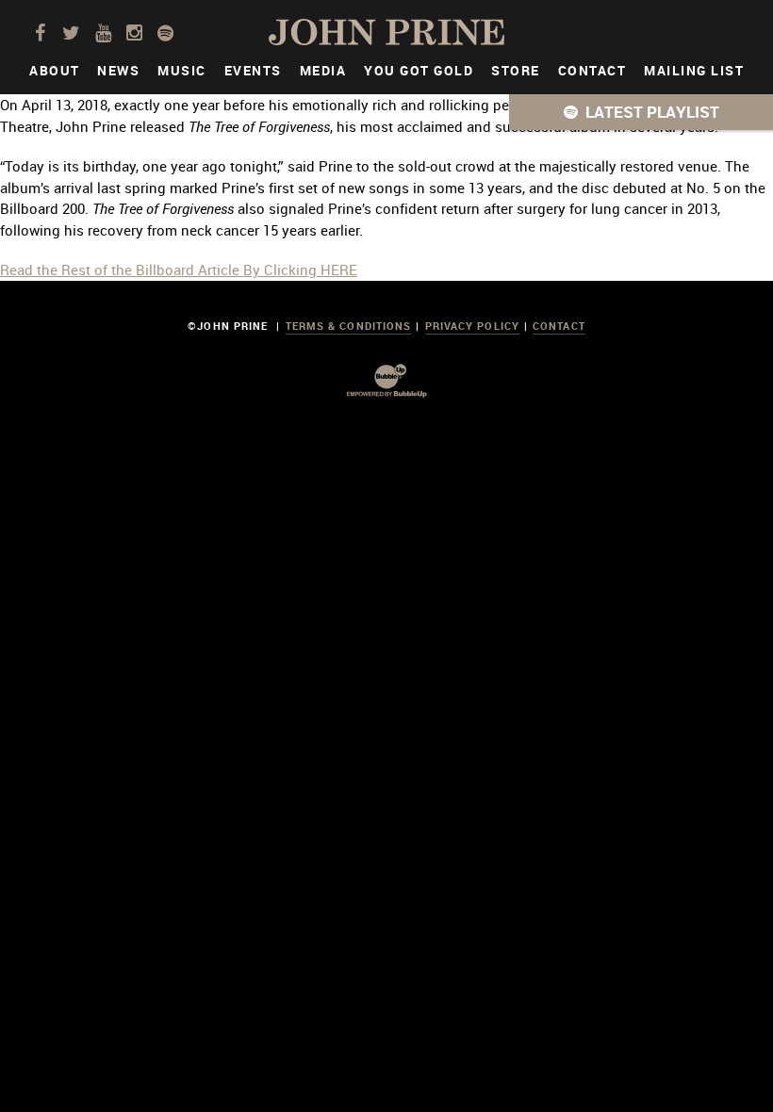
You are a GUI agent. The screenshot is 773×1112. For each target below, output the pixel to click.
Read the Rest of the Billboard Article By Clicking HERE (178, 269)
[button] (641, 112)
